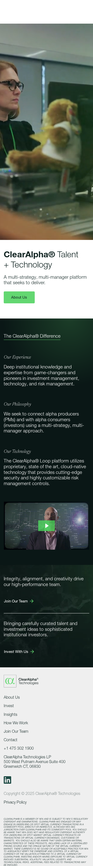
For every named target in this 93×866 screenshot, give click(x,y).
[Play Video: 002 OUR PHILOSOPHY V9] (46, 525)
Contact (10, 739)
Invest (9, 705)
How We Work (16, 723)
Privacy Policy (15, 802)
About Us (19, 297)
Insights (10, 714)
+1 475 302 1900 (19, 748)
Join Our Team (16, 731)
